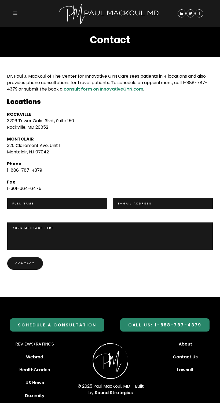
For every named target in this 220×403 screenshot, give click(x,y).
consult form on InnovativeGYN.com (103, 89)
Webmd (34, 357)
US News (34, 383)
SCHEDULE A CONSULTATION (57, 325)
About (185, 344)
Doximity (35, 396)
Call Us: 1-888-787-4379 (165, 325)
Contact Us (185, 357)
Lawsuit (185, 370)
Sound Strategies (114, 393)
